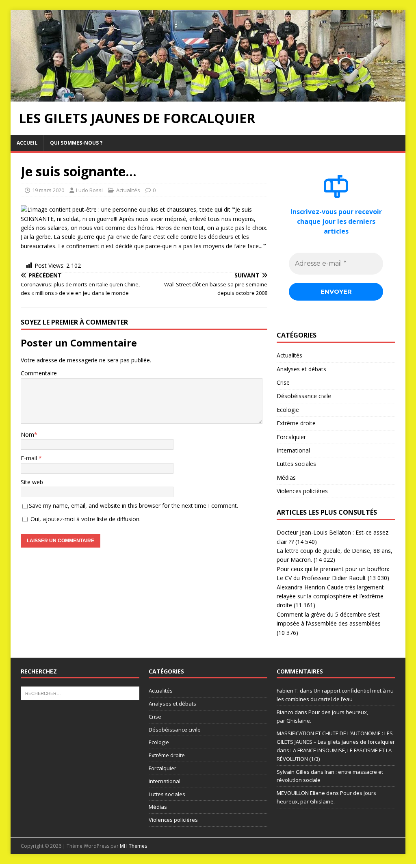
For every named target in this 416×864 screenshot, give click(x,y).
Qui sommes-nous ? (76, 142)
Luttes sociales (296, 464)
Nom (27, 434)
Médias (286, 477)
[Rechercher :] (80, 693)
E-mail (30, 458)
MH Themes (133, 845)
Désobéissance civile (304, 396)
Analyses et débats (301, 369)
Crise (283, 382)
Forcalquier (291, 437)
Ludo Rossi (89, 190)
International (293, 450)
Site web (32, 482)
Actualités (128, 190)
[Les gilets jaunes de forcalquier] (208, 96)
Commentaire (39, 373)
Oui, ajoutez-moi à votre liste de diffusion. (85, 519)
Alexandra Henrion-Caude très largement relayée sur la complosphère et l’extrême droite (330, 596)
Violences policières (302, 491)
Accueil (27, 142)
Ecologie (288, 410)
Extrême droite (296, 423)
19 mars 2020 (48, 190)
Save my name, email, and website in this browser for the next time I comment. (133, 505)
